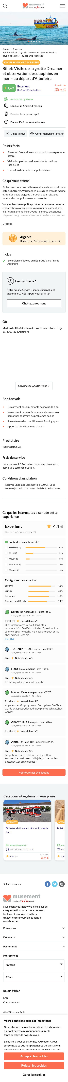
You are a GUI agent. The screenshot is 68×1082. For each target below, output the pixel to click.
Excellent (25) (15, 547)
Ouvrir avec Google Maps (33, 385)
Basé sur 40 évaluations (29, 90)
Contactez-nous (11, 1002)
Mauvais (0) (14, 570)
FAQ (5, 997)
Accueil (6, 49)
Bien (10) (13, 553)
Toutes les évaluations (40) (24, 541)
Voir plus (9, 638)
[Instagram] (61, 884)
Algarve (17, 49)
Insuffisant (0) (15, 564)
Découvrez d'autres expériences (38, 240)
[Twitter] (54, 884)
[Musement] (34, 5)
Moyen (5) (13, 559)
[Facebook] (47, 884)
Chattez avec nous (34, 303)
